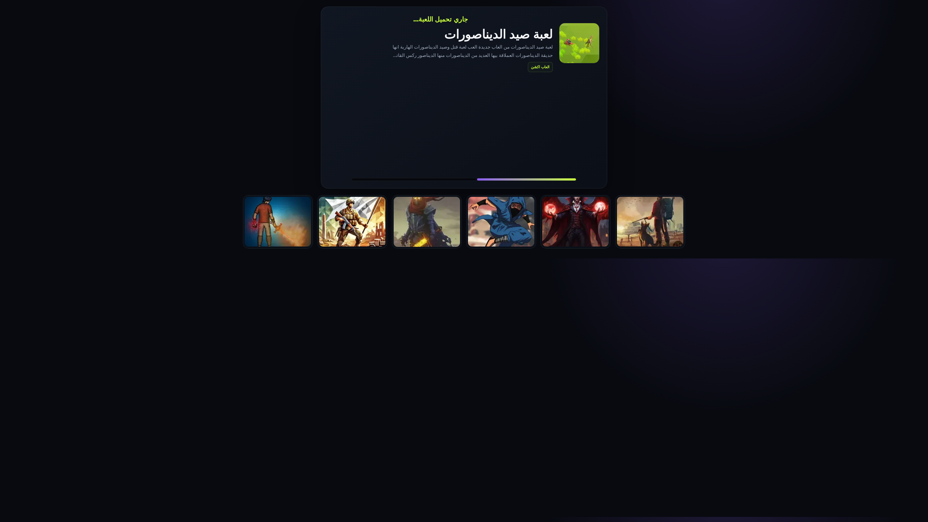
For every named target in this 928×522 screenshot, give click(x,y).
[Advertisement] (464, 124)
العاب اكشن (540, 66)
